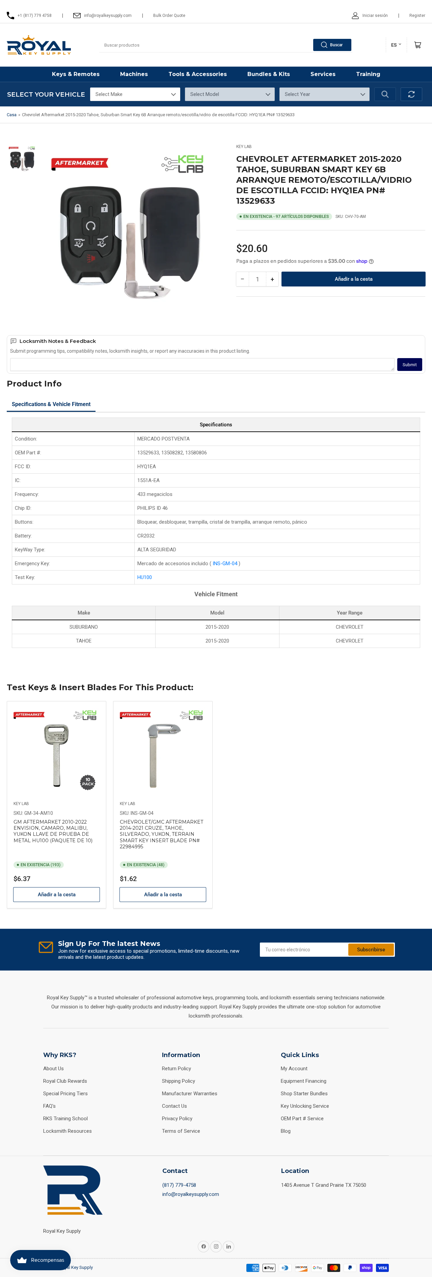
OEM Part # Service (302, 1119)
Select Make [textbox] (109, 94)
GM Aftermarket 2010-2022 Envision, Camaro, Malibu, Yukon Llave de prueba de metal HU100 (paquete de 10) (53, 831)
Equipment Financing (303, 1081)
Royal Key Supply (76, 1267)
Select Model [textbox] (204, 94)
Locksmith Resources (67, 1131)
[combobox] (226, 45)
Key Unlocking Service (305, 1106)
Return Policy (176, 1069)
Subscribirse (371, 950)
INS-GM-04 (226, 563)
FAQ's (49, 1106)
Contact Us (174, 1106)
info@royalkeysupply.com (190, 1194)
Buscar (336, 45)
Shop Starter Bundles (304, 1094)
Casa (12, 114)
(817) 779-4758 (179, 1185)
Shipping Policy (178, 1081)
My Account (294, 1069)
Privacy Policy (177, 1119)
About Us (53, 1069)
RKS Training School (65, 1119)
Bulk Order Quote (169, 15)
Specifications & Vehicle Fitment (51, 404)
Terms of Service (181, 1131)
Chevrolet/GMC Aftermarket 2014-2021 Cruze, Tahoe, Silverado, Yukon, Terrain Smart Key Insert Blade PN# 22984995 (161, 834)
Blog (286, 1131)
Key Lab (244, 146)
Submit (410, 364)
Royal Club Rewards (65, 1081)
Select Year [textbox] (297, 94)
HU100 (144, 577)
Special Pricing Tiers (65, 1094)
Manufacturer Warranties (189, 1094)
